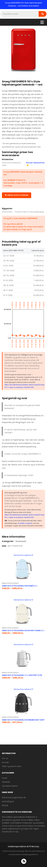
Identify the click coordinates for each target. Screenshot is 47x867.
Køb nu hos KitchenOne (17, 195)
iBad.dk (5, 805)
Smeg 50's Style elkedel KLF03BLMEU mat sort (23, 720)
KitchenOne (7, 159)
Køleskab (6, 782)
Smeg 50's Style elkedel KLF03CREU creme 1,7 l (23, 630)
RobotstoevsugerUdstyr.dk (14, 797)
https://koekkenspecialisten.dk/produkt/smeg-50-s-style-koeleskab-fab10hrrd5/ (25, 386)
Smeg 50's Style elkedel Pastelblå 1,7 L (19, 586)
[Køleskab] (21, 541)
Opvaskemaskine (10, 786)
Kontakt (5, 762)
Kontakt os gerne (25, 523)
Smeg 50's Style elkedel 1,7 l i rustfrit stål (22, 675)
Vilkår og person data (11, 766)
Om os (5, 758)
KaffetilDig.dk (8, 801)
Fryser (4, 778)
